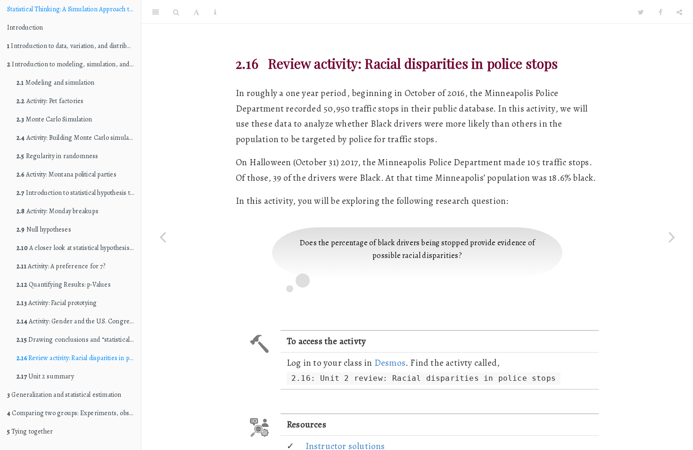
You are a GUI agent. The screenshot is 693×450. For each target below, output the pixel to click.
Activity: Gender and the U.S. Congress (76, 321)
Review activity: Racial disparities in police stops (78, 358)
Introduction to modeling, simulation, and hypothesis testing (74, 64)
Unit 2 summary (45, 376)
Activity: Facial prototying (56, 302)
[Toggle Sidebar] (155, 12)
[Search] (176, 12)
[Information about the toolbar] (215, 12)
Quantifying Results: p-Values (63, 284)
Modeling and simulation (55, 82)
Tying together (30, 431)
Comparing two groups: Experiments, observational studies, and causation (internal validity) (74, 413)
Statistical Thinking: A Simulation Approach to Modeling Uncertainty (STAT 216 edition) (74, 9)
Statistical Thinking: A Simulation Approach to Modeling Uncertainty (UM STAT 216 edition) (434, 11)
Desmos (389, 362)
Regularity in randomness (57, 156)
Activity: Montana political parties (66, 174)
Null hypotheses (43, 229)
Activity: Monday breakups (57, 211)
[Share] (679, 12)
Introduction (25, 27)
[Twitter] (641, 12)
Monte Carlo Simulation (54, 119)
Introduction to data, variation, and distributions (74, 45)
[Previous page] (162, 237)
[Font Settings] (196, 12)
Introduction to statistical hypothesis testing (78, 192)
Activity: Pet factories (49, 100)
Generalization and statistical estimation (64, 394)
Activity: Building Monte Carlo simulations (78, 137)
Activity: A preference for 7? (60, 266)
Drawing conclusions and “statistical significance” (78, 339)
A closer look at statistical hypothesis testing (78, 247)
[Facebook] (660, 12)
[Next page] (672, 237)
